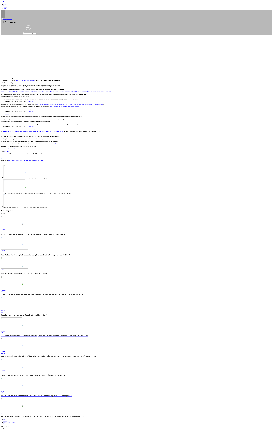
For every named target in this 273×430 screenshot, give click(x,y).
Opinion (5, 7)
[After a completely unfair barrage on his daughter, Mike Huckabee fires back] (17, 177)
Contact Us (6, 423)
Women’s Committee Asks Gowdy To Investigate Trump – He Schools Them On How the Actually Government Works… (37, 193)
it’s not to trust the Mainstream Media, (25, 80)
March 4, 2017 (30, 101)
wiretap (41, 160)
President (25, 160)
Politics (5, 4)
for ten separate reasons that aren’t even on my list (55, 143)
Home (5, 419)
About (5, 8)
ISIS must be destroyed (9, 148)
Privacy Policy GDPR (9, 422)
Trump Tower (36, 160)
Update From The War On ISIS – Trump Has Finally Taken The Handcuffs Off (25, 207)
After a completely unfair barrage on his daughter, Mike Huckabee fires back (25, 178)
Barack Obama (11, 160)
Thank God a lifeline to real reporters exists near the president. (64, 106)
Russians (30, 160)
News (5, 5)
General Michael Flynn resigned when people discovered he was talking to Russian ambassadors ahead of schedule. (33, 131)
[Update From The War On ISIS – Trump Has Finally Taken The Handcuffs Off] (17, 206)
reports (7, 114)
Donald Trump (19, 160)
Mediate (6, 151)
